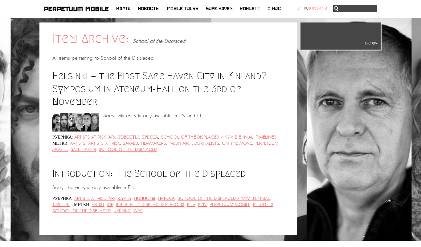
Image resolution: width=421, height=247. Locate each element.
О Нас (274, 9)
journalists (205, 143)
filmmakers (153, 143)
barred (130, 143)
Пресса (149, 137)
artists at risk (104, 143)
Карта (123, 9)
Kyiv (202, 204)
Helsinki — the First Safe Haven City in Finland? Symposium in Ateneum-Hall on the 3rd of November (159, 89)
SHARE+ (371, 44)
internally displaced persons (150, 204)
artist (98, 204)
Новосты (149, 9)
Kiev (191, 204)
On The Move (237, 143)
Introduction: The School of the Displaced (149, 173)
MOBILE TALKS (182, 9)
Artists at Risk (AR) (94, 137)
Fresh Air (179, 143)
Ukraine (122, 211)
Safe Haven (219, 9)
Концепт (250, 9)
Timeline (265, 137)
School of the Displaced (128, 149)
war (138, 211)
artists (77, 143)
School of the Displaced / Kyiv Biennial (207, 137)
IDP (110, 204)
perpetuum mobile (230, 204)
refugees (263, 204)
